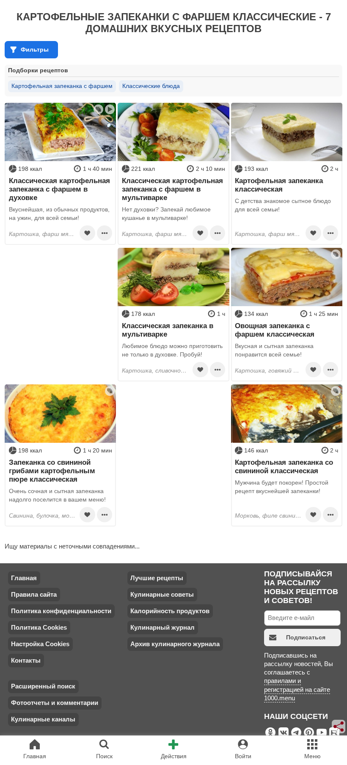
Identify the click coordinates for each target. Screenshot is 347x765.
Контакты (26, 660)
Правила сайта (34, 594)
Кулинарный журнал (162, 627)
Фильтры (35, 49)
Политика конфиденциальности (61, 610)
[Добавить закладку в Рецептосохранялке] (87, 233)
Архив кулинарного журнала (175, 643)
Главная (24, 577)
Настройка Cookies (40, 643)
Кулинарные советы (162, 594)
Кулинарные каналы (43, 719)
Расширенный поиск (43, 686)
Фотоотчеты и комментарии (54, 702)
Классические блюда (151, 85)
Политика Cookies (39, 627)
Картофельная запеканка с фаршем (62, 85)
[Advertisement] (60, 301)
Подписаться (305, 637)
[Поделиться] (339, 726)
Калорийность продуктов (169, 610)
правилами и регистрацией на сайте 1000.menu (297, 689)
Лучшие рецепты (156, 577)
